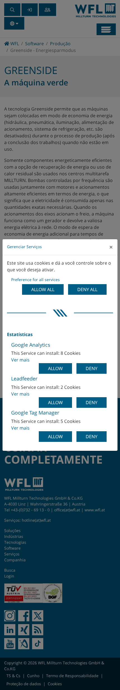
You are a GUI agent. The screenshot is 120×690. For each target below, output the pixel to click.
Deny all (87, 289)
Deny (91, 368)
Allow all (42, 289)
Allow (55, 368)
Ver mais (20, 360)
